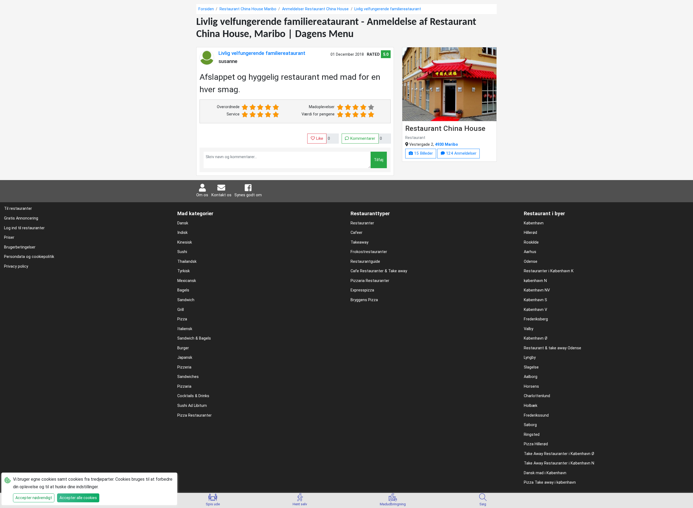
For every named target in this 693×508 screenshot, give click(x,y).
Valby (528, 329)
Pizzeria (184, 367)
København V (535, 309)
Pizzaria (184, 386)
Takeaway (359, 242)
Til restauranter (18, 208)
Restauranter (362, 223)
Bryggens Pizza (364, 300)
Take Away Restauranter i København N (559, 463)
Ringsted (532, 434)
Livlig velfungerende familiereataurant (261, 53)
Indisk (182, 232)
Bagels (183, 290)
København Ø (535, 338)
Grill (180, 309)
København (534, 223)
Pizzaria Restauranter (370, 280)
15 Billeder (423, 153)
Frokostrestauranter (369, 252)
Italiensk (184, 329)
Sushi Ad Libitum (192, 405)
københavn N (535, 280)
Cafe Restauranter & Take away (379, 271)
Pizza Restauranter (194, 415)
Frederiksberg (536, 319)
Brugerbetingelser (19, 247)
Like (319, 138)
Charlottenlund (537, 396)
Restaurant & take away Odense (552, 348)
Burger (183, 348)
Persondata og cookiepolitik (29, 256)
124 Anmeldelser (460, 153)
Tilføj (378, 159)
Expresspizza (362, 290)
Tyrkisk (183, 271)
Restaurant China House (445, 128)
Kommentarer (362, 138)
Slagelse (531, 367)
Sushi (182, 252)
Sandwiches (188, 376)
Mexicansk (186, 280)
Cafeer (356, 232)
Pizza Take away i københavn (550, 482)
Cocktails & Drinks (193, 396)
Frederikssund (536, 415)
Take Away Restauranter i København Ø (559, 453)
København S (535, 300)
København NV (537, 290)
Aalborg (530, 376)
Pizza (182, 319)
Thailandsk (187, 261)
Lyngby (530, 357)
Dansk (182, 223)
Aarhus (530, 252)
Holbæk (530, 405)
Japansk (184, 357)
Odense (530, 261)
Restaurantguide (365, 261)
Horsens (531, 386)
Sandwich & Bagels (194, 338)
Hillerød (530, 232)
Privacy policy (16, 266)
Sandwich (185, 300)
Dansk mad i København (545, 473)
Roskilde (531, 242)
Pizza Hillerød (536, 444)
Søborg (530, 425)
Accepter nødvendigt (33, 498)
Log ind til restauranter (24, 228)
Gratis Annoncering (21, 218)
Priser (9, 237)
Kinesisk (184, 242)
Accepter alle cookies (78, 498)
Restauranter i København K (549, 271)
